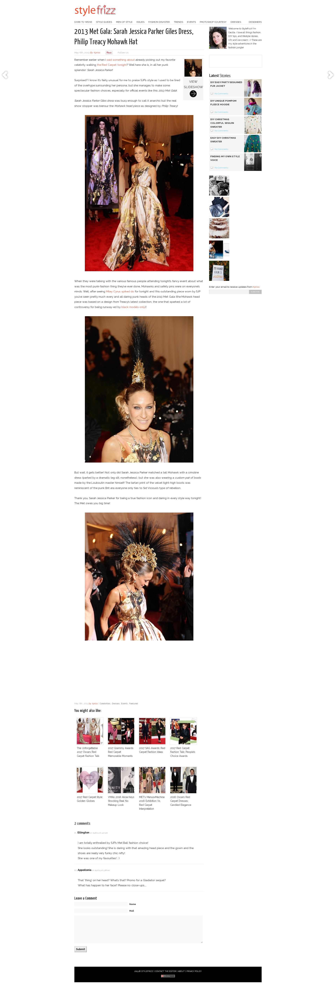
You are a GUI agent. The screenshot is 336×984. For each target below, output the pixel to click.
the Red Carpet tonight (112, 64)
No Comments (221, 93)
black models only (133, 307)
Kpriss (256, 287)
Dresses (236, 22)
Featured (133, 703)
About (181, 971)
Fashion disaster (159, 22)
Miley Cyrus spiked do (120, 291)
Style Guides (104, 22)
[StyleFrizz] (95, 18)
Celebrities (105, 703)
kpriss (97, 52)
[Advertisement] (139, 672)
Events (191, 22)
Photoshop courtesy (213, 22)
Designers (255, 22)
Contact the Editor (165, 971)
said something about (121, 59)
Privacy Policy (194, 971)
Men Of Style (124, 22)
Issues (140, 22)
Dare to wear (83, 22)
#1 (75, 833)
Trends (178, 22)
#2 (75, 870)
